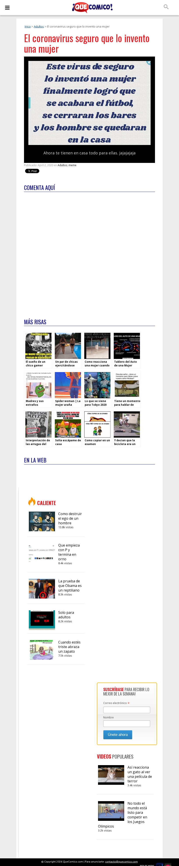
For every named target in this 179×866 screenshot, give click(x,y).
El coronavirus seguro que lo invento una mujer (87, 43)
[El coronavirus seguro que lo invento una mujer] (89, 144)
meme (72, 165)
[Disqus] (89, 252)
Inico (28, 26)
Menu (7, 7)
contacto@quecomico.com (121, 861)
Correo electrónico (116, 703)
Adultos (39, 26)
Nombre (108, 717)
